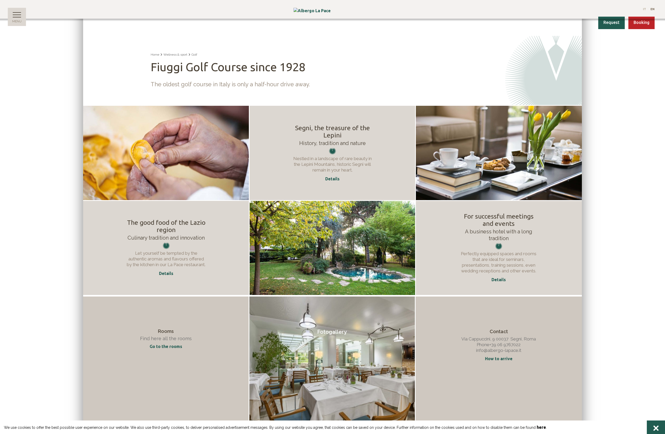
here (541, 427)
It (644, 9)
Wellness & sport (175, 54)
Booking (641, 22)
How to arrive (499, 358)
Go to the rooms (166, 346)
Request (611, 22)
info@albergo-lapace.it (498, 350)
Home (155, 54)
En (652, 9)
